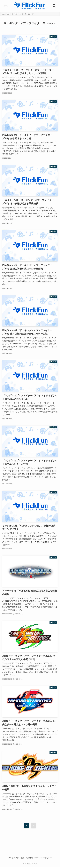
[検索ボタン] (54, 6)
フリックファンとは (16, 858)
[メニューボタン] (5, 6)
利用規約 (29, 858)
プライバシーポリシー (43, 858)
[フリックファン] (30, 6)
